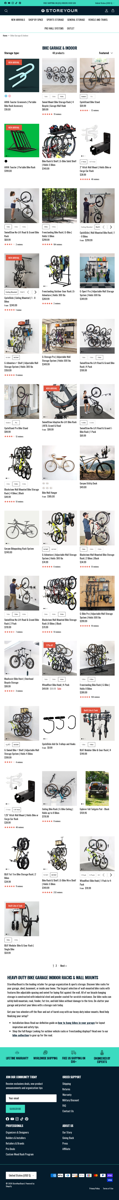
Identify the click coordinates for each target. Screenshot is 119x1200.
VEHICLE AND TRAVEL (98, 19)
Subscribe (15, 1109)
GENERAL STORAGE (76, 19)
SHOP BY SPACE (35, 19)
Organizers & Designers (17, 1132)
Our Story (67, 1132)
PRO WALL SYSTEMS (54, 28)
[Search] (6, 10)
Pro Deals (10, 1149)
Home (5, 35)
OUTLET (70, 28)
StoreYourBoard (19, 1183)
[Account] (106, 10)
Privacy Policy (94, 1188)
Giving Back (68, 1138)
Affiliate (66, 1149)
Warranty (66, 1095)
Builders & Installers (16, 1138)
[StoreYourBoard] (59, 10)
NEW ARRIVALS (18, 19)
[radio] (6, 96)
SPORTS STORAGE (55, 19)
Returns (66, 1089)
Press (65, 1143)
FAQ (64, 1105)
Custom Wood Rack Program (20, 1154)
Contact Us (68, 1111)
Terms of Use (108, 1188)
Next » (63, 966)
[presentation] (111, 227)
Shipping (66, 1083)
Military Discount (70, 1100)
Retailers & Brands (15, 1143)
